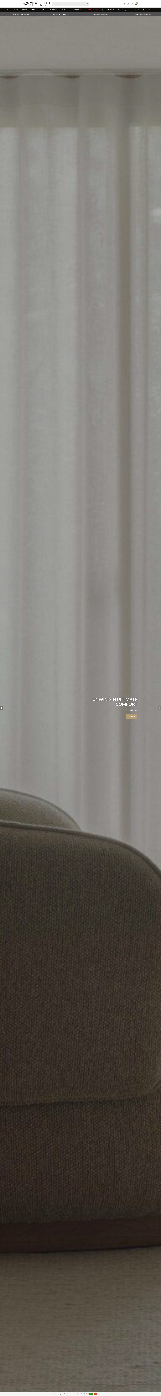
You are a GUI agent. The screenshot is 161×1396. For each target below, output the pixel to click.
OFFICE (43, 10)
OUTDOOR (53, 10)
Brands (151, 10)
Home (9, 10)
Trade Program (123, 10)
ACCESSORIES (76, 10)
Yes (91, 1394)
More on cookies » (102, 1394)
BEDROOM (34, 10)
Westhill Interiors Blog (138, 10)
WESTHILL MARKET (91, 10)
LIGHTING (64, 10)
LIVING (16, 10)
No (95, 1394)
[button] (1, 708)
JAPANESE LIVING (108, 10)
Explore (132, 716)
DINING (24, 10)
